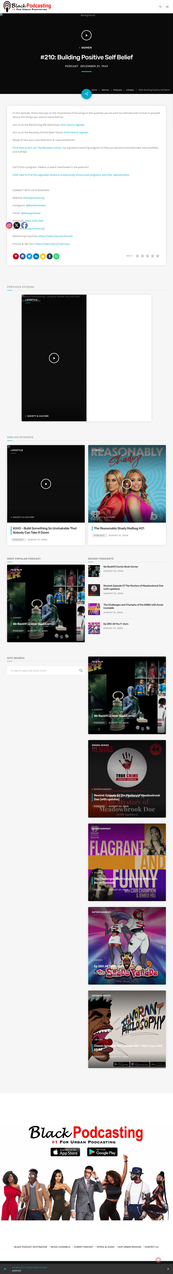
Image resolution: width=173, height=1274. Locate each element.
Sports (98, 873)
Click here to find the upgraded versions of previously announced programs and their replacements (71, 175)
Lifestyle (130, 90)
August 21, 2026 (118, 535)
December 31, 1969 (94, 66)
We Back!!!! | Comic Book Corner (120, 566)
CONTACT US (151, 1246)
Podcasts (117, 90)
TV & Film (97, 662)
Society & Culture (104, 517)
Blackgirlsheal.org (33, 198)
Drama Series (100, 745)
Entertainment (103, 789)
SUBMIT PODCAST (83, 1246)
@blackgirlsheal (30, 213)
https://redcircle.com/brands (55, 236)
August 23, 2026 (113, 571)
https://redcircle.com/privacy (52, 244)
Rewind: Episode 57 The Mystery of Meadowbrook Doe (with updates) (133, 587)
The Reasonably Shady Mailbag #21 (119, 528)
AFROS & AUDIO (105, 1246)
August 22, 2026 (113, 593)
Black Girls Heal (34, 220)
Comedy (98, 710)
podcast (71, 66)
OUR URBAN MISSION (129, 1246)
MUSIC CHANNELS (60, 1246)
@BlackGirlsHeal (36, 205)
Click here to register (72, 124)
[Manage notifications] (158, 1260)
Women (105, 90)
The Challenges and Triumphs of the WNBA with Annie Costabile (133, 606)
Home (94, 90)
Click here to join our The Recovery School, (37, 147)
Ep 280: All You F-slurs (115, 623)
